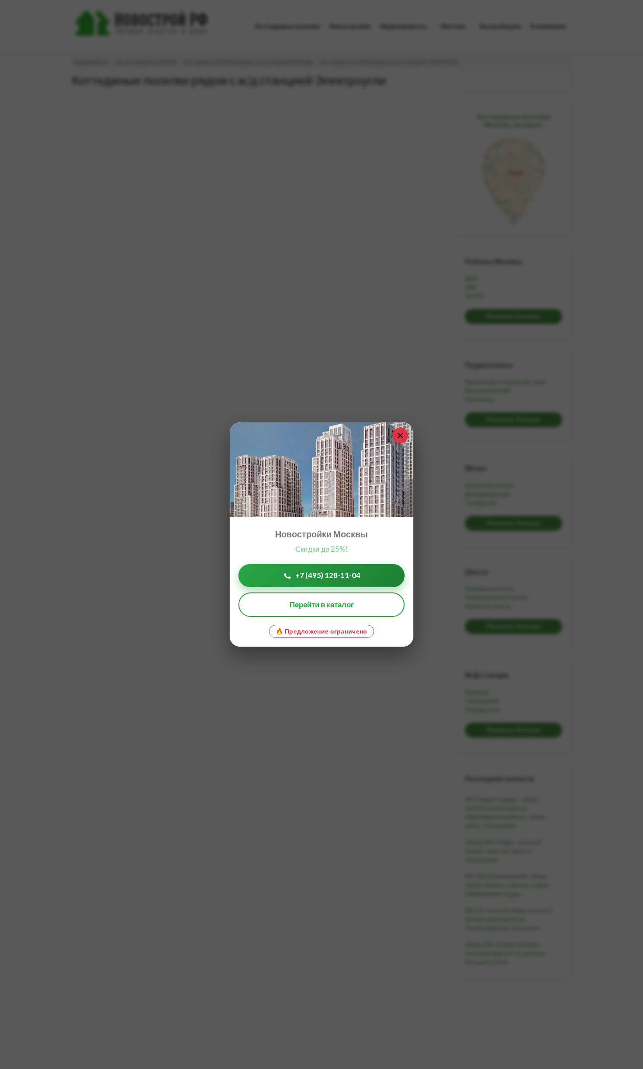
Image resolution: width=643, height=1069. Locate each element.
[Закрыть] (400, 435)
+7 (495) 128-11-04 (327, 575)
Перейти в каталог (322, 604)
